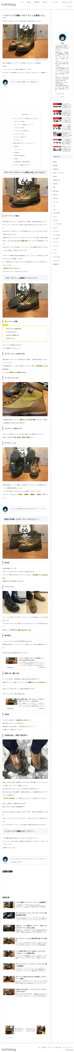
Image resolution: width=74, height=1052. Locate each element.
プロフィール (50, 1047)
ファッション (18, 149)
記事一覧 (44, 1047)
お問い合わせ (58, 1047)
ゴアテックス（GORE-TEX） (22, 130)
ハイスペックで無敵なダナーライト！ (22, 164)
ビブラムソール (18, 140)
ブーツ (10, 871)
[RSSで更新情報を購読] (63, 97)
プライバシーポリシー (68, 1047)
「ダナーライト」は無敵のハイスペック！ (23, 124)
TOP (39, 1047)
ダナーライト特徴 (19, 127)
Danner (5, 871)
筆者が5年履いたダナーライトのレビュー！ (24, 143)
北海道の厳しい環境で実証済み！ (23, 161)
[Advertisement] (25, 99)
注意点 (16, 158)
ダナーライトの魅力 (19, 121)
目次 (23, 114)
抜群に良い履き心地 (19, 155)
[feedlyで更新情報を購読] (61, 97)
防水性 (16, 146)
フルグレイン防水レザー (21, 137)
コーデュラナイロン (19, 134)
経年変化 (17, 152)
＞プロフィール (59, 93)
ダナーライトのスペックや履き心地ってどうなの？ (25, 118)
